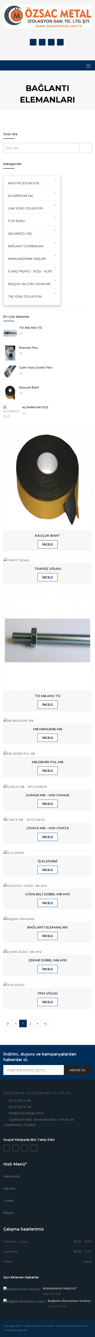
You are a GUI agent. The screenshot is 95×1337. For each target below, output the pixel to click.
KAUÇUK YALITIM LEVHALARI (29, 284)
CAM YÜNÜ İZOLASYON (25, 208)
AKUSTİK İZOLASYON (23, 183)
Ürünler (8, 1200)
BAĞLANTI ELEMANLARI (26, 246)
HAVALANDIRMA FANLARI (27, 259)
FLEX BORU (16, 221)
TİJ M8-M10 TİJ (30, 327)
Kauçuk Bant (29, 387)
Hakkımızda (11, 1176)
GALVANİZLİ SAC (20, 233)
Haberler (9, 1188)
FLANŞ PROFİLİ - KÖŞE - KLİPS (30, 271)
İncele (47, 544)
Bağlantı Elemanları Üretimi (69, 1301)
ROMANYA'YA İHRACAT (60, 1288)
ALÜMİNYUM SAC (21, 196)
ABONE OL (78, 1070)
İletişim (8, 1213)
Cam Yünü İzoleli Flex (35, 367)
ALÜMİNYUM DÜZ (35, 407)
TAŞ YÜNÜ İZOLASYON (25, 296)
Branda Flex (28, 347)
